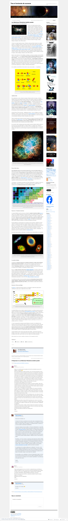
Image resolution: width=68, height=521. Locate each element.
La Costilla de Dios (36, 16)
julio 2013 (48, 237)
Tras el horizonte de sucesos (21, 3)
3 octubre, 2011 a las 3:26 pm (19, 416)
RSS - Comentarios (50, 180)
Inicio (12, 16)
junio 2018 (48, 216)
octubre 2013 (48, 235)
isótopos (29, 219)
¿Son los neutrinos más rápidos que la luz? (37, 20)
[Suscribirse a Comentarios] (47, 180)
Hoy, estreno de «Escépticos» (16, 20)
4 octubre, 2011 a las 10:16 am (19, 484)
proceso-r (41, 213)
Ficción (31, 16)
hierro (33, 355)
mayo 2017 (48, 219)
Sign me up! (48, 190)
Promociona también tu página (50, 204)
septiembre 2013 (49, 236)
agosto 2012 (48, 247)
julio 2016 (48, 222)
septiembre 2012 (49, 246)
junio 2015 (48, 224)
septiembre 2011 (49, 257)
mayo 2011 (48, 260)
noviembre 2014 (49, 226)
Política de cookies (23, 519)
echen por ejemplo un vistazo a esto (33, 276)
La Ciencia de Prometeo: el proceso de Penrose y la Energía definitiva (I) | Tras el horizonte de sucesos (28, 491)
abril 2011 (48, 261)
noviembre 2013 (49, 234)
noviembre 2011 (49, 255)
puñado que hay (19, 119)
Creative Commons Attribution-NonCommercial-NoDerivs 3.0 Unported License (16, 515)
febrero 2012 (48, 252)
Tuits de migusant (48, 207)
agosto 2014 (48, 229)
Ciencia (21, 355)
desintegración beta (30, 229)
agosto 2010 (48, 268)
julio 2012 (48, 248)
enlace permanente (26, 356)
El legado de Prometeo (26, 16)
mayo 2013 (48, 239)
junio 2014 (48, 230)
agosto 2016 (48, 221)
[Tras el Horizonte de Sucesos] (49, 203)
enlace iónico (38, 45)
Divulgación (20, 16)
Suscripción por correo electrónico (50, 183)
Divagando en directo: (50, 206)
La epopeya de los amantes (44, 16)
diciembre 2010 (49, 265)
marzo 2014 (48, 232)
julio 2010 (48, 269)
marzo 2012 (48, 251)
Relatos (48, 175)
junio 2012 (48, 249)
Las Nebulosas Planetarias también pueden (23, 22)
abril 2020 (48, 214)
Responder (16, 461)
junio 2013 (48, 238)
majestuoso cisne (26, 275)
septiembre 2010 (49, 267)
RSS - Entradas (50, 179)
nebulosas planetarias (30, 269)
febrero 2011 (48, 263)
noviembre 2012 (49, 244)
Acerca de (15, 16)
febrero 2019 (48, 215)
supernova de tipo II (24, 177)
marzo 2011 (48, 262)
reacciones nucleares (17, 356)
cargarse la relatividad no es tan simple (21, 444)
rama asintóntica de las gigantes (30, 311)
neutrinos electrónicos (31, 105)
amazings (30, 355)
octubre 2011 (48, 256)
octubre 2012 (48, 245)
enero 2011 (48, 264)
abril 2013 (48, 240)
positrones (25, 105)
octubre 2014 (48, 227)
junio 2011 (48, 259)
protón (21, 102)
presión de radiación (32, 113)
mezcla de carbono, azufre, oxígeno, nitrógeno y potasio (22, 49)
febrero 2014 (48, 233)
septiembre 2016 (49, 220)
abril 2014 (48, 231)
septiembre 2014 (49, 228)
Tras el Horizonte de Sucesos (49, 195)
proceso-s (14, 287)
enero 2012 (48, 253)
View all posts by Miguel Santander (23, 351)
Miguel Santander (24, 23)
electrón (25, 102)
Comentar (40, 506)
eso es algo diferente (29, 178)
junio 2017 (48, 218)
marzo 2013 (48, 241)
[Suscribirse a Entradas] (47, 179)
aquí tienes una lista (22, 429)
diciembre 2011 (49, 254)
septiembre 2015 (49, 223)
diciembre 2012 (49, 243)
